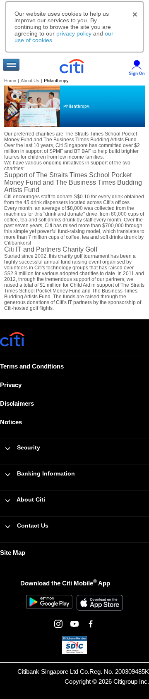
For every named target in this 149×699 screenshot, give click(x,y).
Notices (11, 422)
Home (10, 80)
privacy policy (73, 33)
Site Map (12, 552)
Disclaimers (17, 403)
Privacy (11, 384)
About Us (30, 80)
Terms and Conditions (32, 366)
